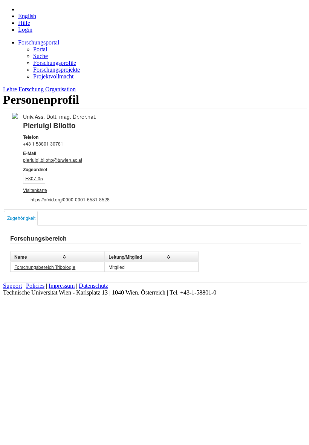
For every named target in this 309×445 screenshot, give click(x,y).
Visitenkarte (35, 190)
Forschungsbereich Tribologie (44, 267)
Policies (35, 285)
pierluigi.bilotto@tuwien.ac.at (52, 160)
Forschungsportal (38, 42)
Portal (40, 49)
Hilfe (24, 23)
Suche (40, 56)
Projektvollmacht (53, 76)
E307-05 (34, 178)
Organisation (60, 89)
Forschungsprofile (54, 63)
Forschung (31, 89)
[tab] (21, 218)
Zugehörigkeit (21, 218)
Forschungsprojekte (56, 69)
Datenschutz (93, 285)
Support (12, 285)
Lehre (10, 89)
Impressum (62, 285)
